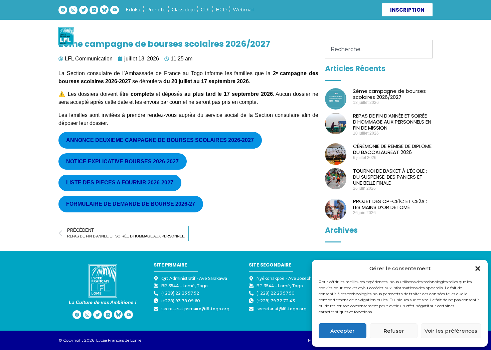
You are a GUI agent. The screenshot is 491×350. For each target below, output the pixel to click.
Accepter (342, 331)
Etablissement (114, 36)
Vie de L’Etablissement (210, 36)
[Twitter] (83, 10)
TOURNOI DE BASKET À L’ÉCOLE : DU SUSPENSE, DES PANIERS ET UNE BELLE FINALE (390, 176)
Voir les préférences (451, 331)
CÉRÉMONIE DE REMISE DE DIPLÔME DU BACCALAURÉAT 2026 (392, 149)
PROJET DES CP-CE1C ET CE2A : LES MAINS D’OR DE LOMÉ (390, 204)
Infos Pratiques (270, 36)
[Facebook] (62, 10)
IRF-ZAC (346, 36)
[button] (477, 268)
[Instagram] (73, 10)
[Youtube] (114, 10)
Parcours (158, 36)
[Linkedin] (94, 10)
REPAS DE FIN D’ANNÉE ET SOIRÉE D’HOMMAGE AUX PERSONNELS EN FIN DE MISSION (392, 121)
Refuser (393, 331)
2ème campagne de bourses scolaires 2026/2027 (389, 94)
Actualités (317, 36)
